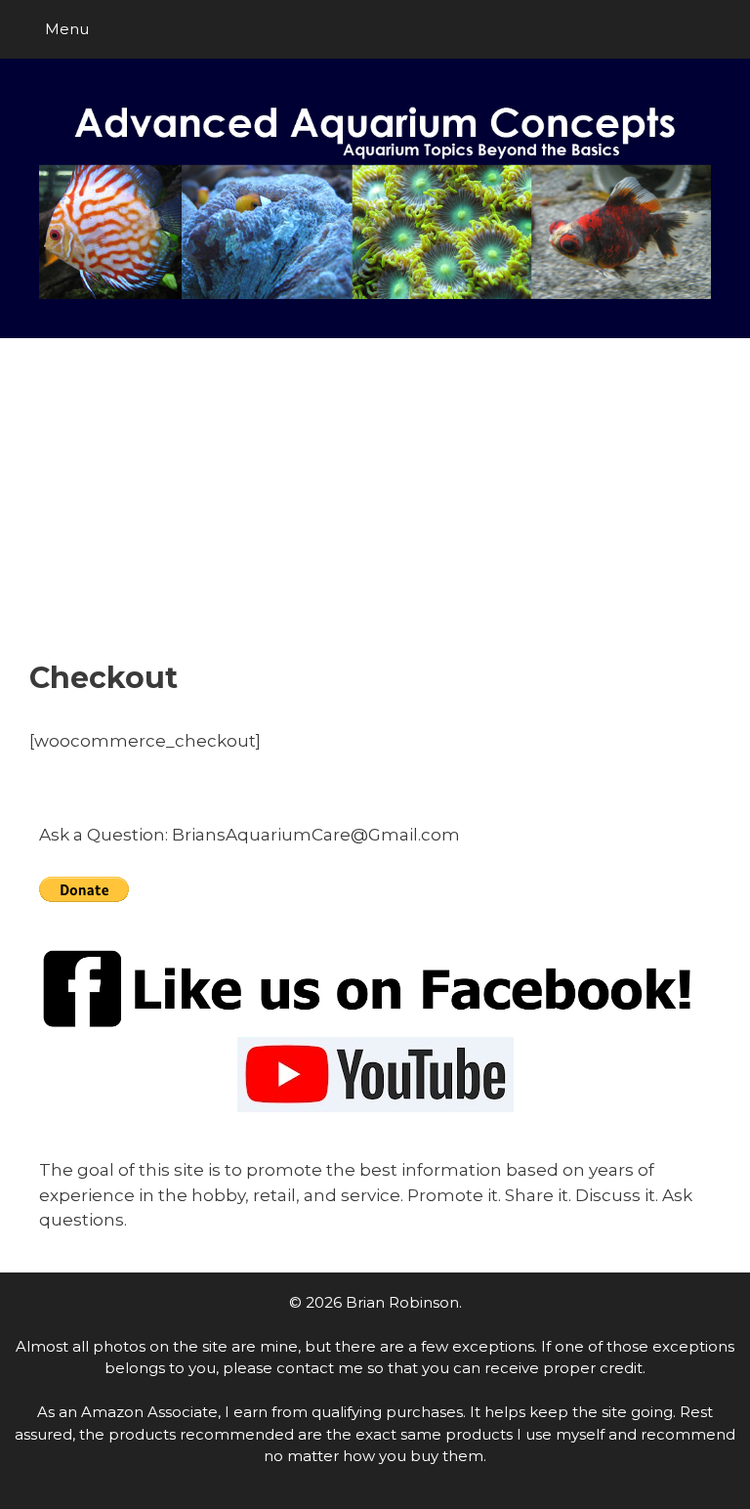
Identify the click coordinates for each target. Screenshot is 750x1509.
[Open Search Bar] (721, 29)
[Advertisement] (375, 514)
